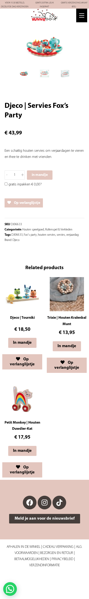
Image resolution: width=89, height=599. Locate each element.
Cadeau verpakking (58, 547)
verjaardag (72, 234)
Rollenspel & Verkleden (58, 229)
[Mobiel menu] (81, 15)
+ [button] (22, 175)
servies (61, 234)
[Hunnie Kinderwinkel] (44, 15)
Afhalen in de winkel (23, 547)
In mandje (22, 343)
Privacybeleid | (63, 559)
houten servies (46, 234)
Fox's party (30, 234)
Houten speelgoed (33, 229)
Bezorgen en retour (56, 553)
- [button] (7, 175)
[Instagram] (44, 502)
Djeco (16, 240)
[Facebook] (30, 502)
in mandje (40, 175)
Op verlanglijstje (26, 203)
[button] (10, 589)
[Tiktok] (59, 502)
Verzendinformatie (44, 565)
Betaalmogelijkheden (31, 559)
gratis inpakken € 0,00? (25, 184)
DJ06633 (17, 234)
